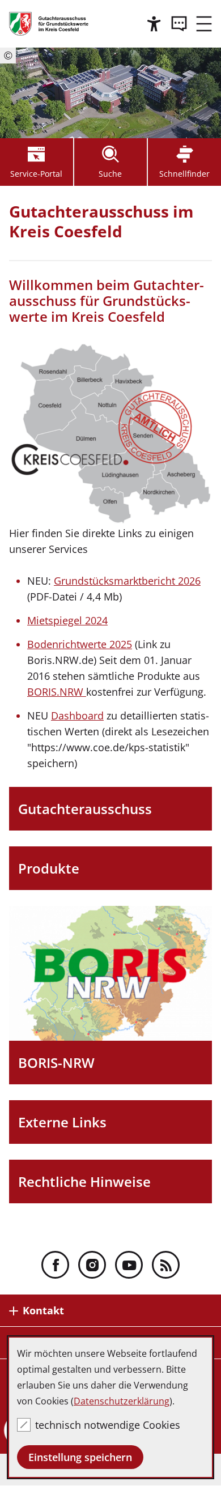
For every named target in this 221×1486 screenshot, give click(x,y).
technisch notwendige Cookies (107, 1425)
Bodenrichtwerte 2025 (79, 644)
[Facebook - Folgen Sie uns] (55, 1265)
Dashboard (77, 715)
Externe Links (62, 1122)
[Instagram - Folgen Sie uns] (92, 1265)
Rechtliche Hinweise (84, 1181)
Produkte (48, 868)
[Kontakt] (179, 24)
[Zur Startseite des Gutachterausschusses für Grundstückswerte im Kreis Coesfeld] (48, 24)
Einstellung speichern (80, 1457)
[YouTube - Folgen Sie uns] (129, 1265)
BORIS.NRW (56, 692)
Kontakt (43, 1310)
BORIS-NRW (56, 1062)
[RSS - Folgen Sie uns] (166, 1265)
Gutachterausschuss (85, 808)
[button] (204, 24)
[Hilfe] (154, 24)
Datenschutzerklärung (121, 1401)
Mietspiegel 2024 (67, 620)
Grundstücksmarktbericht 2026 (127, 580)
